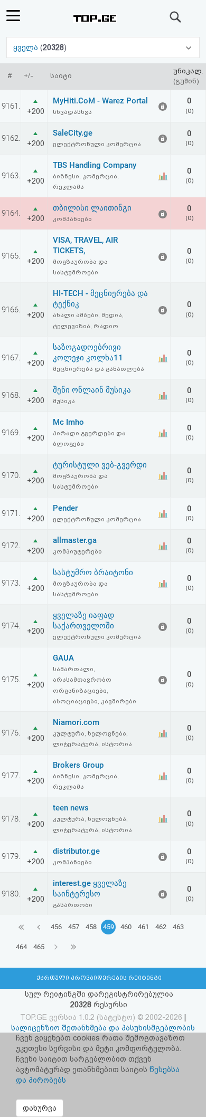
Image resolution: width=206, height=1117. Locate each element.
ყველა (26, 47)
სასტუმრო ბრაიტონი (93, 572)
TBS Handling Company (94, 165)
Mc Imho (68, 422)
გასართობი (72, 905)
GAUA (63, 658)
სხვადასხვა (72, 112)
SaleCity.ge (72, 133)
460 (126, 927)
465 (38, 947)
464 (21, 947)
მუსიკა (64, 401)
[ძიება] (176, 17)
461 (143, 927)
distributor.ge (76, 851)
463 (178, 927)
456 (56, 927)
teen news (71, 808)
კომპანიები (72, 219)
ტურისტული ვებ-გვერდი (100, 465)
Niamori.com (76, 722)
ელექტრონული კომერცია (97, 144)
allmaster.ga (75, 540)
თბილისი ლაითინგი (92, 208)
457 (73, 927)
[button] (103, 47)
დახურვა (40, 1108)
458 (91, 927)
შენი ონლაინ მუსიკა (92, 390)
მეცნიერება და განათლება (98, 369)
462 (160, 927)
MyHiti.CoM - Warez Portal (100, 101)
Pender (65, 508)
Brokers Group (78, 765)
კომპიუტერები (77, 551)
